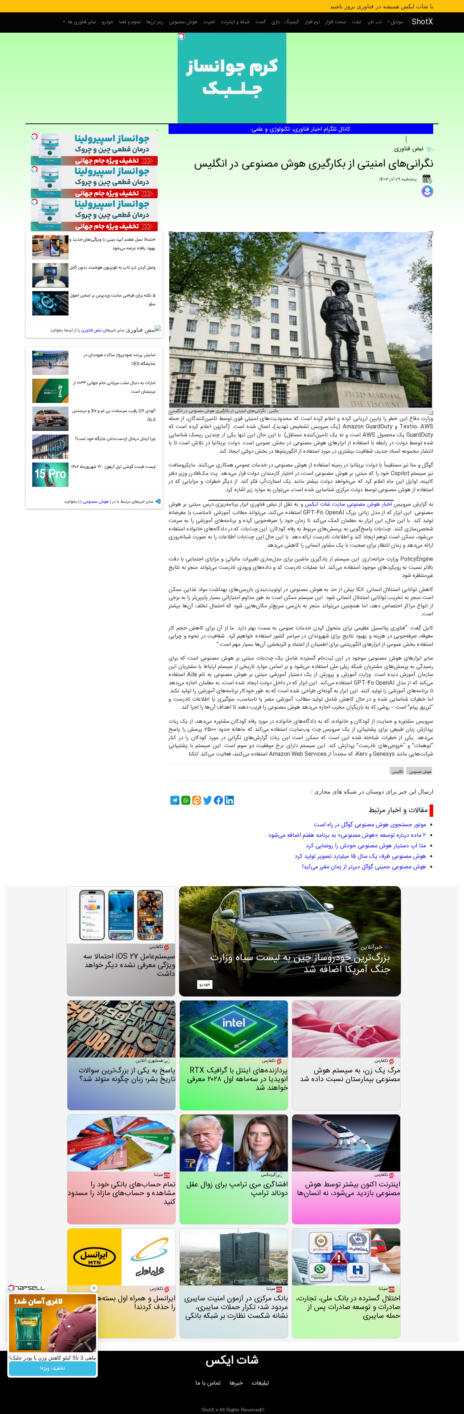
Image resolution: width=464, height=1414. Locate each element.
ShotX (422, 22)
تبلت (356, 22)
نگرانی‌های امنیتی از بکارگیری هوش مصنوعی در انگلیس (313, 164)
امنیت (209, 22)
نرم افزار (312, 22)
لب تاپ (374, 22)
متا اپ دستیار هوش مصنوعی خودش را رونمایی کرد (366, 846)
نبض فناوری (91, 330)
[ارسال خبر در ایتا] (195, 800)
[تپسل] (181, 36)
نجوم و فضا (130, 22)
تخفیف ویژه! (52, 1368)
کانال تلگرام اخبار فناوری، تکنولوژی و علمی (301, 129)
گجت (261, 22)
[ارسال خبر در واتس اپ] (184, 800)
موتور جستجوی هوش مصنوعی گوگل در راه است (370, 825)
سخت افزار (336, 22)
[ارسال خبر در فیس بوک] (217, 800)
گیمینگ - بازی (285, 22)
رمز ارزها (154, 22)
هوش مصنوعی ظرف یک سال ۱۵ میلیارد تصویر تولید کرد (360, 856)
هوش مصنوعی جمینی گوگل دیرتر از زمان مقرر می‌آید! (364, 867)
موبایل (397, 22)
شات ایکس (232, 1361)
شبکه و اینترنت (235, 22)
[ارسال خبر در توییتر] (206, 800)
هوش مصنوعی (183, 22)
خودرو (107, 22)
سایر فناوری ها (81, 22)
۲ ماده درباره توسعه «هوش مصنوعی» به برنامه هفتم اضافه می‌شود (347, 835)
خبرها (236, 1383)
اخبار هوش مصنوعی (369, 504)
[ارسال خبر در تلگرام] (174, 800)
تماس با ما (208, 1383)
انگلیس (397, 772)
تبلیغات (260, 1383)
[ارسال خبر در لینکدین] (228, 800)
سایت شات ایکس (325, 504)
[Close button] (94, 1288)
